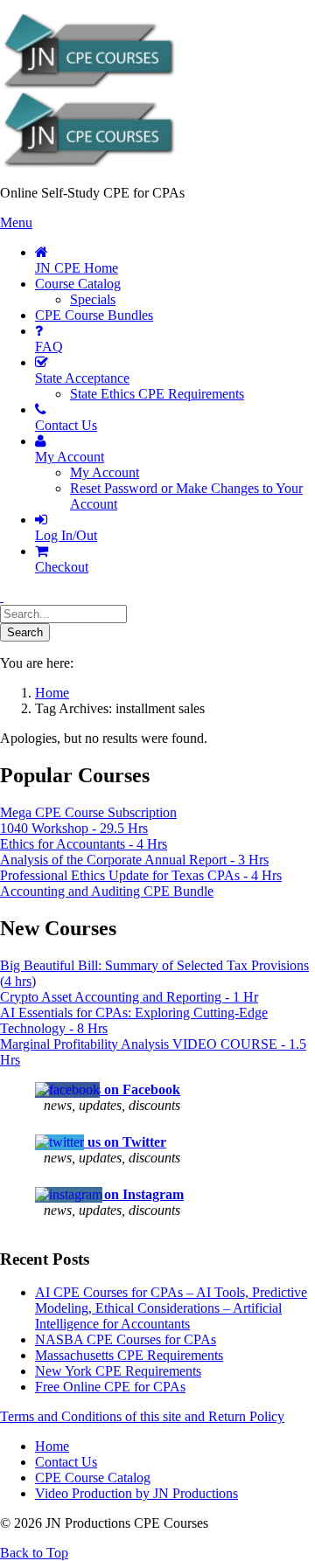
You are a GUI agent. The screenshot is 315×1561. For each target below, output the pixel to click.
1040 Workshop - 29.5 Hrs (74, 828)
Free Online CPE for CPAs (110, 1386)
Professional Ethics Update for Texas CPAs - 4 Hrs (141, 875)
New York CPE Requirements (118, 1370)
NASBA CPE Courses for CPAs (125, 1339)
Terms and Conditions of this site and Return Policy (142, 1416)
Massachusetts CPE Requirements (129, 1355)
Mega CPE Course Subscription (88, 812)
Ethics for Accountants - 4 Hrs (83, 843)
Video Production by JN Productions (136, 1493)
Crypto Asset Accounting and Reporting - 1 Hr (129, 996)
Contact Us (66, 1461)
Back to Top (34, 1552)
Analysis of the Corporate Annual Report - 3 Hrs (134, 859)
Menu (16, 222)
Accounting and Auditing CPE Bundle (107, 891)
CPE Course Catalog (92, 1477)
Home (52, 1446)
